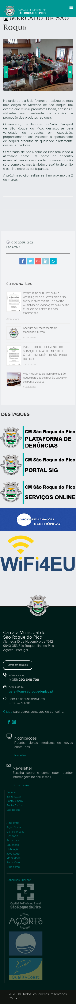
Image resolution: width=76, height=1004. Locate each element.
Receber (20, 755)
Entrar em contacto (18, 664)
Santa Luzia (14, 796)
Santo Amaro (15, 801)
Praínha (11, 792)
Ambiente (13, 823)
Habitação (13, 849)
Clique (7, 712)
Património (13, 862)
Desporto (12, 836)
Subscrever (21, 785)
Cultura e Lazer (16, 831)
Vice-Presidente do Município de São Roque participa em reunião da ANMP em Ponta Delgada (44, 377)
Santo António (15, 805)
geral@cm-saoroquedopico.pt (31, 691)
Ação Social (14, 827)
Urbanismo (13, 867)
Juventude (13, 853)
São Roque (13, 810)
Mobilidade (14, 858)
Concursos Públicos (19, 880)
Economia (13, 840)
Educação (13, 845)
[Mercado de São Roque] (38, 64)
